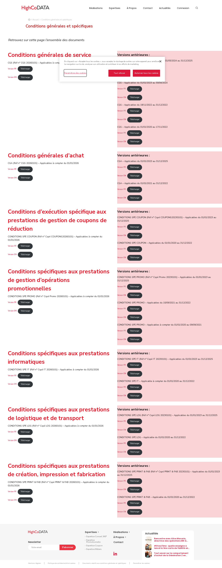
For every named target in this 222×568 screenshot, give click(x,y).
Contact (148, 8)
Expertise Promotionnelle (93, 541)
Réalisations (96, 8)
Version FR (12, 69)
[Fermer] (160, 61)
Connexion (183, 8)
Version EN (12, 77)
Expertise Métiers (94, 549)
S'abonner (67, 547)
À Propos (132, 8)
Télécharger (25, 69)
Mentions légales (34, 563)
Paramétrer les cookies (141, 563)
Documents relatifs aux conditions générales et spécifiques (104, 563)
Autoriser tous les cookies (146, 73)
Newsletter (34, 542)
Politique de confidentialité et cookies (61, 563)
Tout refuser (119, 73)
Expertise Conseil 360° (96, 536)
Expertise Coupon (94, 546)
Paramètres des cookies (75, 73)
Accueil (36, 19)
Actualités (164, 8)
